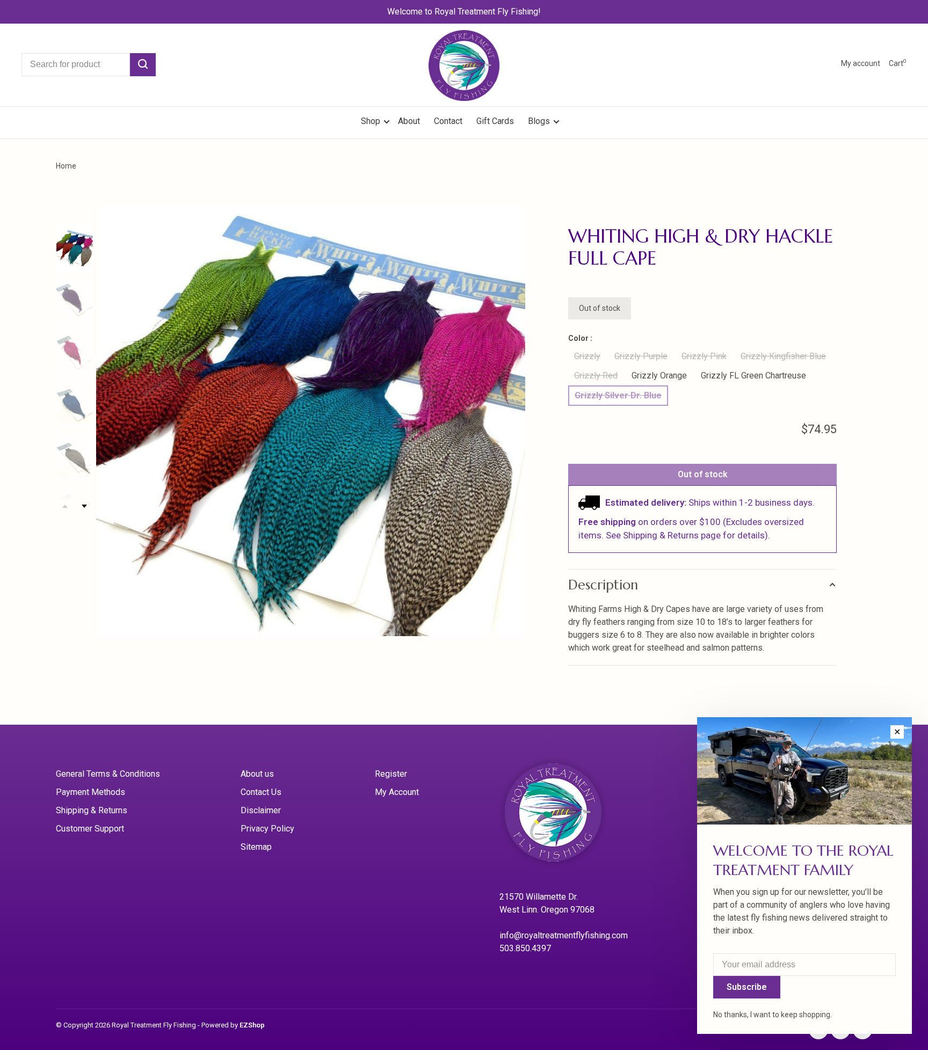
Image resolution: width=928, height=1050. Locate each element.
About (409, 121)
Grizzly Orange (659, 375)
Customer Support (90, 828)
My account (860, 63)
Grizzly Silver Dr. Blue (618, 395)
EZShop (252, 1025)
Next (84, 506)
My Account (397, 792)
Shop (371, 121)
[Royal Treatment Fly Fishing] (566, 816)
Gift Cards (495, 121)
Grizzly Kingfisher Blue (783, 356)
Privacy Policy (267, 828)
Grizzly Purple (641, 356)
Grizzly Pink (704, 356)
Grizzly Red (596, 375)
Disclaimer (261, 810)
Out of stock (703, 474)
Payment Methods (90, 792)
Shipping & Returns (91, 810)
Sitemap (256, 847)
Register (391, 774)
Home (66, 166)
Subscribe (747, 987)
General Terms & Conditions (108, 774)
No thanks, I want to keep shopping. (772, 1014)
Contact (448, 121)
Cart (898, 63)
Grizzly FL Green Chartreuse (753, 375)
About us (257, 774)
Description (603, 585)
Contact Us (261, 792)
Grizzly (587, 356)
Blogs (539, 121)
